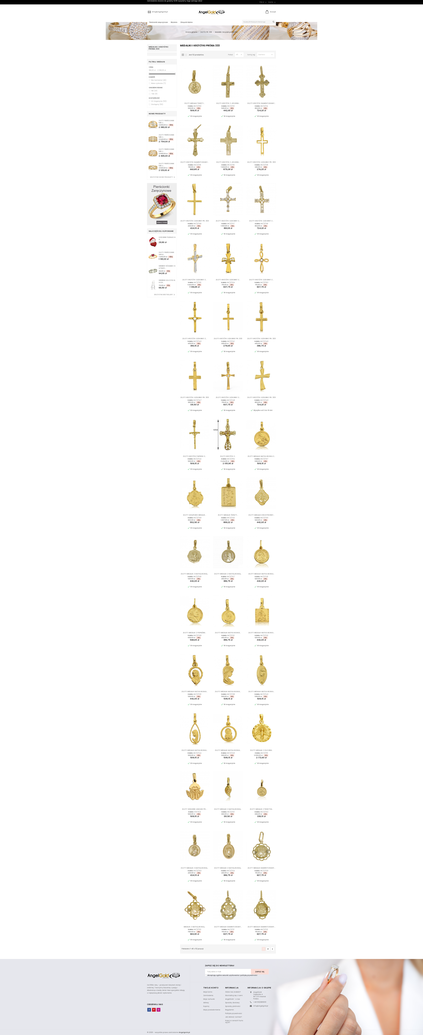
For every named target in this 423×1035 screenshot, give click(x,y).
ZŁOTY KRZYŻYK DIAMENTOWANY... (261, 103)
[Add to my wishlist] (189, 98)
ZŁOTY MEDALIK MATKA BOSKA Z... (261, 456)
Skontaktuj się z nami (234, 995)
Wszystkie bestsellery (165, 294)
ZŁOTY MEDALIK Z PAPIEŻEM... (194, 632)
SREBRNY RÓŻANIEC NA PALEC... (167, 267)
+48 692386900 (259, 1002)
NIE (154, 91)
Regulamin (229, 1010)
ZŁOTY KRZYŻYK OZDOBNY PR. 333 (261, 162)
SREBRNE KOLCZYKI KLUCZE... (167, 281)
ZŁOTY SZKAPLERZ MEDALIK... (194, 515)
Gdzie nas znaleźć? (233, 992)
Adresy (206, 1002)
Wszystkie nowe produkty (163, 177)
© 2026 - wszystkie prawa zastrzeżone (168, 1032)
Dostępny (157, 104)
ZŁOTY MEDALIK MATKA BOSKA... (261, 574)
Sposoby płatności (232, 1006)
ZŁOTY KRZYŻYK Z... (228, 456)
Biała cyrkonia (158, 83)
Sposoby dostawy (232, 1002)
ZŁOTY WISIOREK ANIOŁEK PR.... (194, 809)
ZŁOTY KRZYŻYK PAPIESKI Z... (194, 456)
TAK (154, 94)
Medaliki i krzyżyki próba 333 (158, 48)
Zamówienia (208, 995)
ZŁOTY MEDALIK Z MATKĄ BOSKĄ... (194, 574)
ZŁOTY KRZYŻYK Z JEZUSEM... (228, 103)
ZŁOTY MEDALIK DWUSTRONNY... (261, 515)
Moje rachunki (209, 999)
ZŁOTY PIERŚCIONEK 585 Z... (166, 121)
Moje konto (207, 992)
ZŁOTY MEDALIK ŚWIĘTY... (194, 103)
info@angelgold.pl (260, 1006)
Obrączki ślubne (186, 22)
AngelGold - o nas (232, 999)
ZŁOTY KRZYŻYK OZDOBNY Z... (228, 221)
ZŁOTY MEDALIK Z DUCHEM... (261, 750)
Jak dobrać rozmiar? (233, 1017)
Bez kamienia (158, 80)
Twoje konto (211, 987)
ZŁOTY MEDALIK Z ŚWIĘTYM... (261, 809)
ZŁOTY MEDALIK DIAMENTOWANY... (261, 868)
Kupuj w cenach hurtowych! (234, 1021)
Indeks (190, 106)
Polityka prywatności (233, 1013)
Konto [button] (272, 2)
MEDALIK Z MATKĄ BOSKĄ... (195, 927)
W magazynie (159, 101)
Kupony (206, 1006)
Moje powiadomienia (211, 1010)
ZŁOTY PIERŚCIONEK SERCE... (166, 253)
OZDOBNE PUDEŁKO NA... (167, 238)
